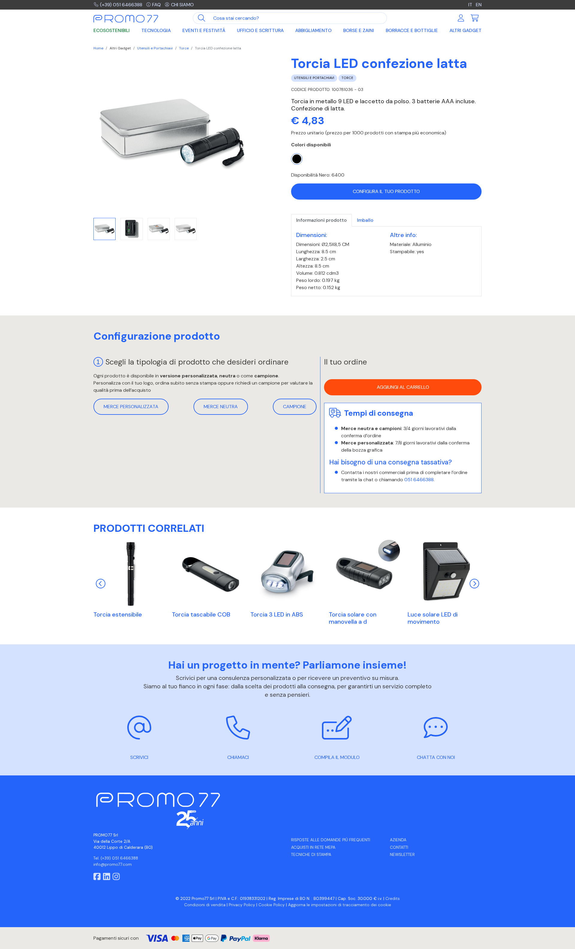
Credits (392, 898)
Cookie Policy (271, 904)
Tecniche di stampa (311, 854)
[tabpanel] (386, 261)
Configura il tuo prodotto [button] (386, 191)
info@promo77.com (112, 864)
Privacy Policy (242, 904)
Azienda (398, 839)
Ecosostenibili (111, 31)
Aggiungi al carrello (403, 387)
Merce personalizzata (131, 406)
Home (98, 48)
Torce (184, 48)
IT (470, 4)
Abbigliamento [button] (313, 31)
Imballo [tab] (365, 220)
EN (479, 4)
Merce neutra (221, 406)
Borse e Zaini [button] (358, 31)
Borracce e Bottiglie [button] (412, 31)
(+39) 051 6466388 (121, 4)
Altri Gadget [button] (466, 31)
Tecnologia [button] (156, 31)
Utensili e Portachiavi (155, 48)
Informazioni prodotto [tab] (321, 220)
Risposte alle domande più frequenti (330, 839)
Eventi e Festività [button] (203, 31)
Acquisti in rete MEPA (313, 847)
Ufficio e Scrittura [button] (260, 31)
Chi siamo (182, 4)
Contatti (399, 847)
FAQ (156, 4)
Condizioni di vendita (205, 904)
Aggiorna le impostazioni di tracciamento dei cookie (339, 904)
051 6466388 (419, 479)
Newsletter (402, 854)
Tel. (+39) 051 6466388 (115, 858)
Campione (294, 406)
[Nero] (296, 159)
